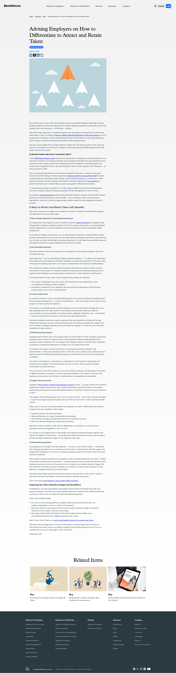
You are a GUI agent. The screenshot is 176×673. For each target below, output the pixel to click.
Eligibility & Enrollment (62, 640)
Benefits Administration (36, 47)
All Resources (117, 624)
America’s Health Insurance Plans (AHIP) (82, 176)
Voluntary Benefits (31, 656)
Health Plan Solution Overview (65, 624)
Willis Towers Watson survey (45, 158)
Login (168, 6)
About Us (138, 624)
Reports (115, 648)
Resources (112, 6)
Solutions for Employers (55, 6)
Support (137, 640)
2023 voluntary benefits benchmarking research (56, 385)
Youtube (148, 669)
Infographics (117, 640)
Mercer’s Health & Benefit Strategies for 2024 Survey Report (77, 135)
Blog (44, 16)
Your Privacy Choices (84, 669)
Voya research (92, 181)
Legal (66, 669)
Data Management (32, 640)
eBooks (115, 636)
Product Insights (118, 644)
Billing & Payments (61, 628)
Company (126, 6)
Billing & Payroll (31, 632)
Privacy (71, 669)
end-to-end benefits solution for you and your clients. (74, 520)
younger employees (47, 195)
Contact (161, 6)
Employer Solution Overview (35, 624)
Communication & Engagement (65, 632)
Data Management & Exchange (66, 636)
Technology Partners (94, 628)
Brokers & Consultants (95, 624)
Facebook (134, 669)
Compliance (30, 636)
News (115, 632)
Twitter (138, 669)
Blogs (115, 628)
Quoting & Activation (62, 644)
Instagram (141, 669)
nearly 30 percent (82, 222)
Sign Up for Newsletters (142, 644)
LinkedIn (145, 669)
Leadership (138, 636)
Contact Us (138, 632)
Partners (99, 6)
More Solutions (30, 648)
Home (31, 16)
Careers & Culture (141, 628)
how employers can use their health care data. (60, 481)
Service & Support (31, 652)
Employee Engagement (33, 644)
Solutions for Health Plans (79, 6)
